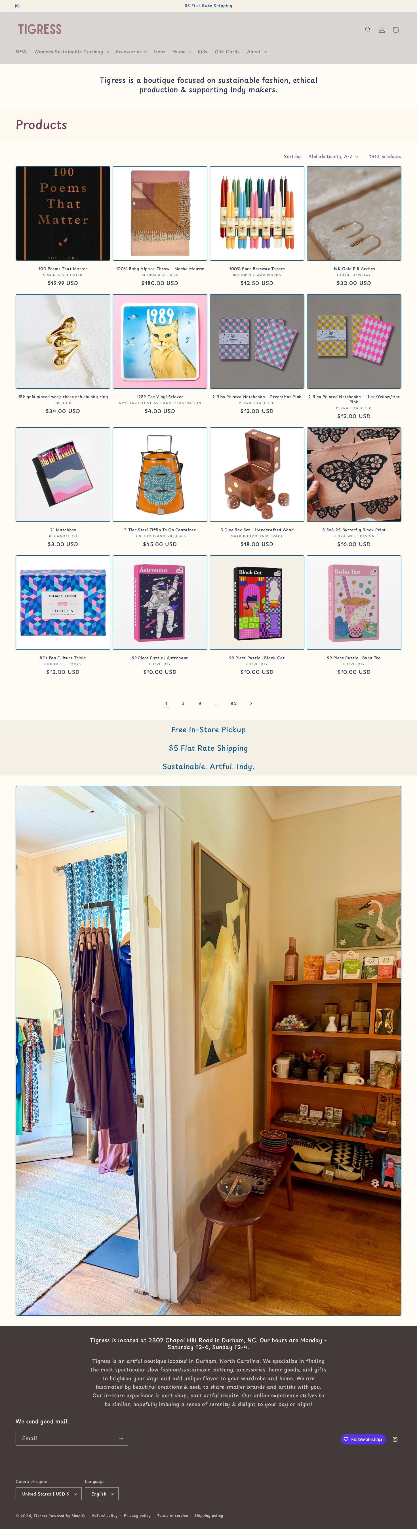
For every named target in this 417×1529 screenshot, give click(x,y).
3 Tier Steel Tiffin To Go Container (160, 529)
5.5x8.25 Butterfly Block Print (354, 529)
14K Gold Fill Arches (354, 268)
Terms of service (172, 1515)
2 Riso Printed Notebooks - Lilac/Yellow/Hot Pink (354, 399)
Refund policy (105, 1515)
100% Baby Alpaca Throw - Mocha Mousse (160, 268)
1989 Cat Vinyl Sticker (160, 396)
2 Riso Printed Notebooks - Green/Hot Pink (257, 396)
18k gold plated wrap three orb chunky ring (63, 396)
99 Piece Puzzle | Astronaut (160, 657)
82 (234, 703)
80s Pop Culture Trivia (63, 657)
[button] (71, 51)
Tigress (40, 1515)
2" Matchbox (63, 529)
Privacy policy (137, 1515)
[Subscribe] (121, 1438)
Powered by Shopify (67, 1515)
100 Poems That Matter (62, 268)
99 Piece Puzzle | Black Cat (257, 657)
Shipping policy (208, 1515)
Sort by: (293, 156)
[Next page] (250, 703)
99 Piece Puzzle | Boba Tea (354, 657)
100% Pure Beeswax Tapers (257, 268)
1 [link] (166, 703)
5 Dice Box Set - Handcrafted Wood (257, 529)
